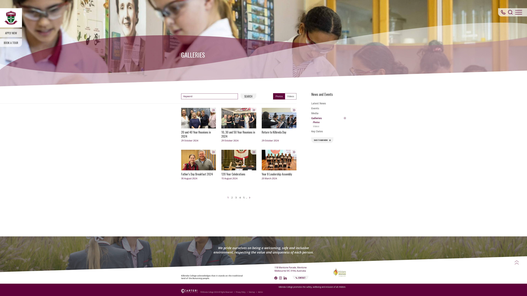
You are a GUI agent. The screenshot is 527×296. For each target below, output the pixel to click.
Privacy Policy (241, 292)
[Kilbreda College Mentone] (11, 17)
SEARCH (248, 96)
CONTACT (301, 277)
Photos (316, 122)
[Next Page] (249, 197)
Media (314, 113)
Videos (316, 126)
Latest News (318, 103)
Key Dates (317, 131)
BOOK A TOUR (11, 43)
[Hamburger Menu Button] (518, 12)
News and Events (322, 94)
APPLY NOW (11, 33)
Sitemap (252, 292)
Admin (260, 292)
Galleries (316, 118)
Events (315, 108)
